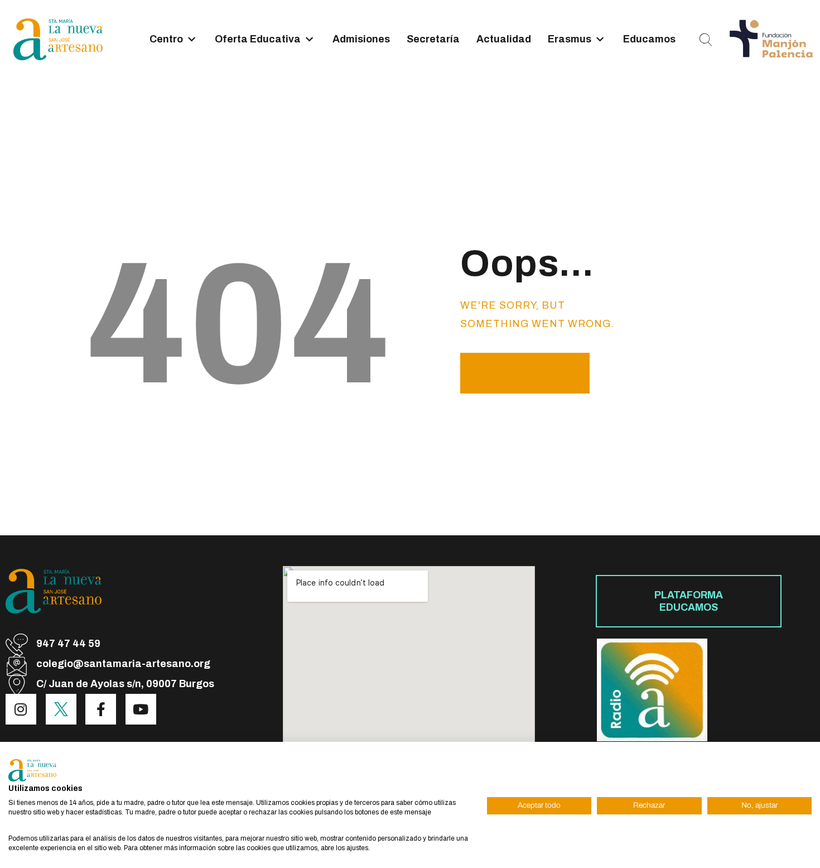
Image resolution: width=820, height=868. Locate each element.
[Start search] (705, 40)
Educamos (649, 39)
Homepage (517, 373)
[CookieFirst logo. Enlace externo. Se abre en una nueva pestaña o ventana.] (32, 770)
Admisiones (361, 39)
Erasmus (569, 39)
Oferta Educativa (258, 39)
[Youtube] (141, 709)
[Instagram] (21, 709)
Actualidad (503, 39)
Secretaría (433, 39)
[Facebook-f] (100, 709)
